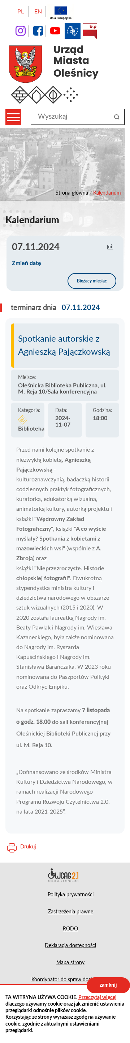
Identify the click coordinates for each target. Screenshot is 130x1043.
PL (20, 12)
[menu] (13, 117)
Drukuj (28, 847)
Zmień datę (26, 263)
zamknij (108, 985)
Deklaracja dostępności (65, 875)
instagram (21, 31)
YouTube (55, 31)
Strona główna (72, 193)
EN (38, 12)
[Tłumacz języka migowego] (73, 31)
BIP (90, 31)
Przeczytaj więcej (97, 997)
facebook (38, 31)
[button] (110, 247)
